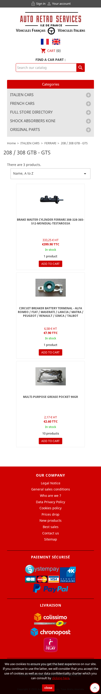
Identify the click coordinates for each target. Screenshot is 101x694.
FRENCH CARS (22, 103)
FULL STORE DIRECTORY (31, 112)
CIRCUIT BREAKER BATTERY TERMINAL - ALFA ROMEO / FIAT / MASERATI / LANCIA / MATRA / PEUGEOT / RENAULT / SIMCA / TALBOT (50, 312)
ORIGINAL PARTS (25, 129)
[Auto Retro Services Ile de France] (50, 22)
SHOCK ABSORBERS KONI (32, 121)
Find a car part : (50, 59)
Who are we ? (50, 495)
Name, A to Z (50, 173)
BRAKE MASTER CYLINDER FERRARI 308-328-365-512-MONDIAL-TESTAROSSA (50, 221)
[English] (55, 41)
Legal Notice (50, 483)
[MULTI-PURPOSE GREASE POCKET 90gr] (50, 376)
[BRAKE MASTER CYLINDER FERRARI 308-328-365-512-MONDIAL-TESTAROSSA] (50, 199)
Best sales (50, 527)
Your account (59, 3)
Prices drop (50, 514)
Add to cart (50, 264)
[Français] (45, 41)
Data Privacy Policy (50, 502)
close (48, 688)
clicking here (60, 678)
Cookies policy (50, 508)
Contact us (50, 533)
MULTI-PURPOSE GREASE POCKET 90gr (50, 397)
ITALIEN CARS (22, 95)
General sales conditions (50, 489)
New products (50, 520)
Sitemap (50, 539)
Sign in (38, 3)
